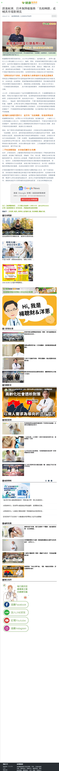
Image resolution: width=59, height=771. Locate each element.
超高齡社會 (27, 211)
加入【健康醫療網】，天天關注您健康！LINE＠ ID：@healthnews (25, 206)
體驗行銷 (42, 211)
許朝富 (11, 211)
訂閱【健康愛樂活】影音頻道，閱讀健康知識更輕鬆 (20, 208)
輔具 (15, 211)
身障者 (20, 211)
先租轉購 (35, 211)
